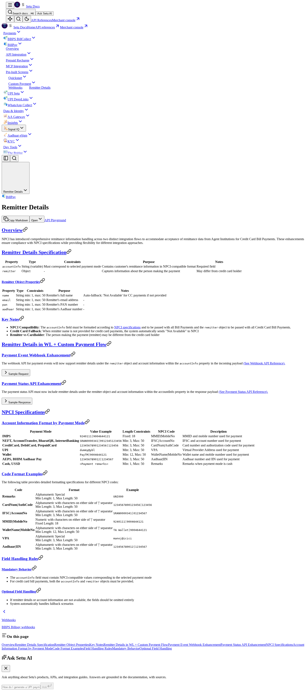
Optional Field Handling (19, 591)
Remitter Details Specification (34, 252)
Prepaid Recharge (17, 60)
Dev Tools (10, 147)
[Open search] (18, 19)
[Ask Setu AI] (10, 19)
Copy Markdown (18, 220)
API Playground (55, 220)
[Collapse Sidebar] (6, 158)
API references (45, 27)
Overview (12, 48)
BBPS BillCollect (19, 39)
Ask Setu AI (44, 13)
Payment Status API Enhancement (31, 383)
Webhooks (15, 87)
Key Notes (10, 319)
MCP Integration (17, 66)
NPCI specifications (127, 327)
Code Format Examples (22, 474)
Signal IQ (13, 129)
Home (31, 27)
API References (41, 20)
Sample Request (18, 374)
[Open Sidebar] (10, 5)
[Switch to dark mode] (27, 19)
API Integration (16, 54)
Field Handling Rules (20, 558)
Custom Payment (19, 84)
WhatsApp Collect (20, 105)
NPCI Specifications (23, 412)
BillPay (12, 45)
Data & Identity (13, 111)
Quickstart (15, 78)
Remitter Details (39, 87)
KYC (11, 141)
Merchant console (71, 27)
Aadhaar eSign (17, 135)
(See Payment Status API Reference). (243, 392)
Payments (9, 33)
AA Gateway (16, 117)
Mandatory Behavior (17, 569)
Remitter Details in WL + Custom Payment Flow (54, 344)
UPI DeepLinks (18, 99)
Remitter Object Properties (21, 282)
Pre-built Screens (17, 72)
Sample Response (19, 402)
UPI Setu (14, 93)
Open (34, 220)
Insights (13, 122)
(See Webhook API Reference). (264, 363)
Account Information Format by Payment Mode (43, 423)
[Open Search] (14, 158)
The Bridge (15, 153)
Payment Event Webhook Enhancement (36, 355)
